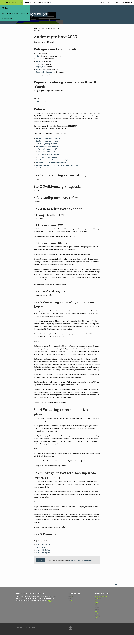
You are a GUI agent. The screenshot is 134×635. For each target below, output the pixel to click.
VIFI (37, 102)
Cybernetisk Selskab (44, 72)
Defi (37, 75)
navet (96, 613)
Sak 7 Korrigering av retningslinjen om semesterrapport (57, 165)
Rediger (40, 560)
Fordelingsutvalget (11, 3)
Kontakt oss (126, 3)
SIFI (96, 618)
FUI (37, 53)
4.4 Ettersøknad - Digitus (47, 157)
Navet (38, 61)
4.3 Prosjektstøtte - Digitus (48, 154)
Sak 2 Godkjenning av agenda (47, 141)
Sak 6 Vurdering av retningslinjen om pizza (52, 162)
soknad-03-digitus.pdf (44, 550)
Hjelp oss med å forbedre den (80, 560)
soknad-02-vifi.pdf (43, 547)
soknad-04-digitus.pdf (44, 553)
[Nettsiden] (70, 628)
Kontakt (71, 596)
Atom (70, 600)
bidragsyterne (29, 627)
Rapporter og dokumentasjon (15, 13)
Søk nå (5, 8)
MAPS (97, 609)
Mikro (38, 56)
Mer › (50, 600)
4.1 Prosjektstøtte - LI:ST (47, 149)
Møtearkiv (30, 3)
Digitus (38, 59)
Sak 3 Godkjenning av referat (47, 144)
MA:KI (38, 69)
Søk (116, 3)
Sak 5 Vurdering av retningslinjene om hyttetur (54, 160)
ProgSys (39, 64)
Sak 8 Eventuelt (42, 168)
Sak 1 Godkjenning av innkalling (48, 138)
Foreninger (7, 18)
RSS (70, 598)
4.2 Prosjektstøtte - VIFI (47, 152)
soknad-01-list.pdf (43, 545)
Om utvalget (105, 3)
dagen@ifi (39, 67)
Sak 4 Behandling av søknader (47, 146)
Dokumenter (43, 3)
